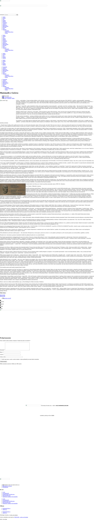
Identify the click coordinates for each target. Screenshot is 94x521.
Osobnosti (9, 98)
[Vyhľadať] (17, 14)
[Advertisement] (38, 384)
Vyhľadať (2, 14)
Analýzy (4, 23)
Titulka (4, 17)
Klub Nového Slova (9, 31)
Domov (4, 18)
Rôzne (6, 33)
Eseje (4, 28)
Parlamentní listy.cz (6, 508)
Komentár (2, 349)
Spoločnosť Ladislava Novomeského (10, 496)
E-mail (1, 354)
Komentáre (5, 22)
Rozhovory (5, 25)
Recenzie (4, 27)
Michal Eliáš (2, 295)
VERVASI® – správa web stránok (21, 517)
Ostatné (4, 29)
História (4, 21)
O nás (4, 492)
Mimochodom (5, 26)
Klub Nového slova (6, 495)
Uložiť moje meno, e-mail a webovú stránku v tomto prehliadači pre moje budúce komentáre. (20, 359)
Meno (1, 352)
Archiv (5, 98)
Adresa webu (2, 356)
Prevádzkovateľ (6, 493)
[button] (47, 301)
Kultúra (4, 20)
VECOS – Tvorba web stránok (11, 515)
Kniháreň (7, 30)
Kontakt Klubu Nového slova (9, 494)
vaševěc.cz (5, 509)
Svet (3, 19)
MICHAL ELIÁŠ (7, 298)
